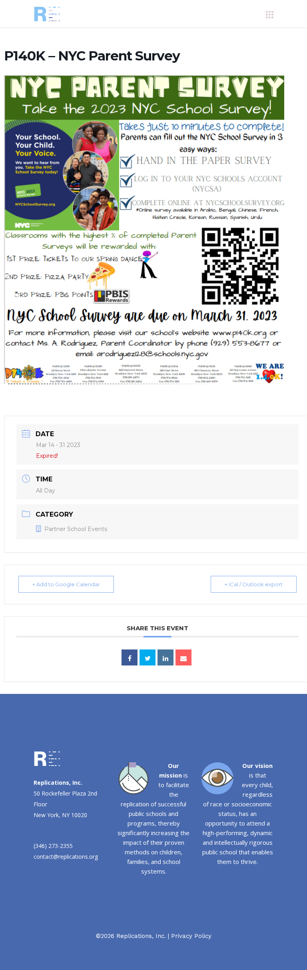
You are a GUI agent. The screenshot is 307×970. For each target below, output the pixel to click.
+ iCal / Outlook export (254, 584)
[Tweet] (147, 657)
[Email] (183, 657)
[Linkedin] (165, 657)
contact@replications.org (66, 856)
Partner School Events (75, 529)
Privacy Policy (191, 936)
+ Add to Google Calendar (66, 584)
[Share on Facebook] (130, 657)
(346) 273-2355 (53, 846)
